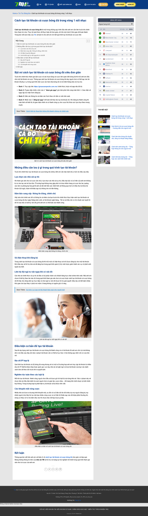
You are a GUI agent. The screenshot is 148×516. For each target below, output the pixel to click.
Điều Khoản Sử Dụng (64, 509)
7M (40, 4)
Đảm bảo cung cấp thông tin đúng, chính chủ (34, 51)
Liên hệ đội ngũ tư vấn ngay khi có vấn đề (33, 55)
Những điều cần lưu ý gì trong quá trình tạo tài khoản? (35, 46)
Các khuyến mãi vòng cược (28, 64)
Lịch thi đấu (91, 4)
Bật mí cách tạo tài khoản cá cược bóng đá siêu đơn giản (36, 44)
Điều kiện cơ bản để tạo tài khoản (28, 58)
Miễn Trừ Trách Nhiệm (96, 509)
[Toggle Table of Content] (87, 41)
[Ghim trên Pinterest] (56, 469)
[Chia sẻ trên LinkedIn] (60, 469)
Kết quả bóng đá (66, 4)
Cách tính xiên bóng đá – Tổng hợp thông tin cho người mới (122, 148)
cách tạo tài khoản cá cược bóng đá (58, 457)
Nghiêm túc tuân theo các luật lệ (30, 62)
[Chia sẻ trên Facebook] (46, 469)
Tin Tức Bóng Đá (24, 13)
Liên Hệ (42, 509)
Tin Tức (104, 4)
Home (15, 13)
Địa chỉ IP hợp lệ (25, 60)
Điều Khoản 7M (50, 509)
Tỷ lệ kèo (50, 4)
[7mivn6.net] (23, 4)
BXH (79, 4)
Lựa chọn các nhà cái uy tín (28, 48)
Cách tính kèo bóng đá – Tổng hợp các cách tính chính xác (122, 158)
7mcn (76, 500)
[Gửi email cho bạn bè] (53, 469)
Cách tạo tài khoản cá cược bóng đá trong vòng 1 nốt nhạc (122, 117)
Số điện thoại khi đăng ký (28, 53)
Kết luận (20, 67)
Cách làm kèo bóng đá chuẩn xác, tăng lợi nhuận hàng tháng (122, 137)
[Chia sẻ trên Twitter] (49, 469)
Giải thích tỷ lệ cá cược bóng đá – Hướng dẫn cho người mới (122, 127)
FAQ (107, 509)
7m (15, 490)
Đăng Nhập (120, 4)
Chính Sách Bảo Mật (79, 509)
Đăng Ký (131, 4)
